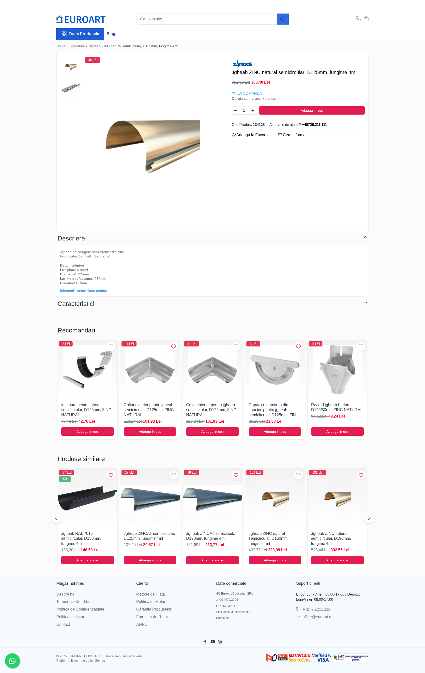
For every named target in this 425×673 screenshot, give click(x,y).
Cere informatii (295, 135)
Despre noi (66, 594)
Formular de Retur (152, 617)
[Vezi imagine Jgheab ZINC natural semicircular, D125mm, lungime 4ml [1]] (71, 87)
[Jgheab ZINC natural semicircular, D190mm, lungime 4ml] (337, 498)
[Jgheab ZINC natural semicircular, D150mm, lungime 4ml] (275, 498)
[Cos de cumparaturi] (366, 19)
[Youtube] (212, 642)
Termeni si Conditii (72, 601)
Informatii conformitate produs (83, 291)
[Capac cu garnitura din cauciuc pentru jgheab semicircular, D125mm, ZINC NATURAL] (275, 370)
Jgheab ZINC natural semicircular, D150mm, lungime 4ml (268, 538)
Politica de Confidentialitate (80, 609)
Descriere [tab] (71, 238)
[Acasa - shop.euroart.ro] (81, 19)
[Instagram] (220, 642)
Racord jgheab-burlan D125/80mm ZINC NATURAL (337, 407)
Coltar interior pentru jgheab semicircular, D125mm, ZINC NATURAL (211, 410)
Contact (63, 624)
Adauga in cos (312, 110)
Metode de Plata (150, 594)
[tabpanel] (151, 142)
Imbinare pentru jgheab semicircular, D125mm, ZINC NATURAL (86, 410)
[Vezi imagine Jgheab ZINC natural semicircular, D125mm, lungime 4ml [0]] (71, 66)
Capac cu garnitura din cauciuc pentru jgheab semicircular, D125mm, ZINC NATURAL (274, 410)
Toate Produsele (84, 34)
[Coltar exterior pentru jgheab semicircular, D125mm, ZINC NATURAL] (150, 370)
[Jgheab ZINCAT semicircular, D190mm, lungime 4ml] (212, 498)
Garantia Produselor (153, 609)
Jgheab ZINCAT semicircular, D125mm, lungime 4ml (149, 536)
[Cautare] (283, 19)
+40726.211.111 (316, 609)
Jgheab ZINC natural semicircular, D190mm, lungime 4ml (331, 538)
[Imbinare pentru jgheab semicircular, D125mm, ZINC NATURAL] (87, 370)
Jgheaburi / (79, 46)
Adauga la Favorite (253, 135)
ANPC (142, 624)
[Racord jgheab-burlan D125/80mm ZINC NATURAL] (337, 370)
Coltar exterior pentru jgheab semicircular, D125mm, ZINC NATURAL (149, 410)
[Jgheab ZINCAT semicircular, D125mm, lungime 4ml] (150, 498)
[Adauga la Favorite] (111, 346)
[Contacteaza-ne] (358, 19)
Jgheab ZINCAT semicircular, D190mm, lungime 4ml (211, 536)
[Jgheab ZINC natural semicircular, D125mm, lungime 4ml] (151, 142)
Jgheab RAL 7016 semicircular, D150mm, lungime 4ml (81, 538)
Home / (62, 46)
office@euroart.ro (317, 617)
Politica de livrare (71, 617)
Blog (110, 34)
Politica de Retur (150, 601)
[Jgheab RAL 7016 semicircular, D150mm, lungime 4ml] (87, 498)
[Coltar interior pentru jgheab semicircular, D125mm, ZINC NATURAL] (212, 370)
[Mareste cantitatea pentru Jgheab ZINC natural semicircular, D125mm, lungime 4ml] (252, 110)
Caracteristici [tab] (76, 303)
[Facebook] (205, 642)
